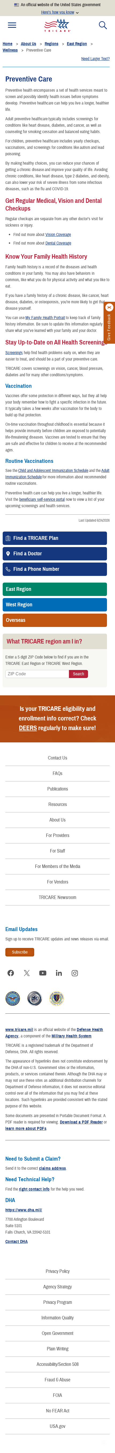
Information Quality (57, 1318)
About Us (57, 820)
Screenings (14, 352)
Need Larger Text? (95, 58)
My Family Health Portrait (45, 317)
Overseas (15, 620)
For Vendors (57, 882)
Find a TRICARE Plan (35, 538)
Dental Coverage (58, 243)
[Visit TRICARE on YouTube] (42, 973)
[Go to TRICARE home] (57, 25)
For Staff (57, 851)
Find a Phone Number (36, 569)
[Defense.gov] (12, 1004)
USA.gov (57, 1426)
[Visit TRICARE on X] (26, 973)
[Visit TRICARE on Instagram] (75, 973)
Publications (57, 789)
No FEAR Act (57, 1411)
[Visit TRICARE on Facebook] (10, 973)
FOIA (57, 1395)
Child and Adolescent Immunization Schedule (53, 470)
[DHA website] (56, 1004)
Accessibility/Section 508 (58, 1364)
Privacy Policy (58, 1271)
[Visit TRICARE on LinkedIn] (58, 973)
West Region (19, 604)
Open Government (57, 1333)
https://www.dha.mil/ (23, 1210)
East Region (18, 589)
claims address (52, 1168)
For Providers (57, 835)
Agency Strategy (57, 1287)
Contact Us (57, 758)
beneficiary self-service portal (42, 499)
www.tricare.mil (19, 1029)
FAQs (57, 773)
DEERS (28, 728)
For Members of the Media (57, 866)
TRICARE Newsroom (57, 897)
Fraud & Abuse (57, 1380)
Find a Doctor (27, 553)
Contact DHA (16, 1241)
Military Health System (72, 1036)
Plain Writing (57, 1349)
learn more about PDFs (25, 1128)
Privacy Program (57, 1302)
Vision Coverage (58, 234)
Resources (57, 804)
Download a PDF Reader (81, 1122)
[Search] (103, 25)
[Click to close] (110, 308)
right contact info (34, 1189)
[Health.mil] (34, 1004)
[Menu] (12, 25)
